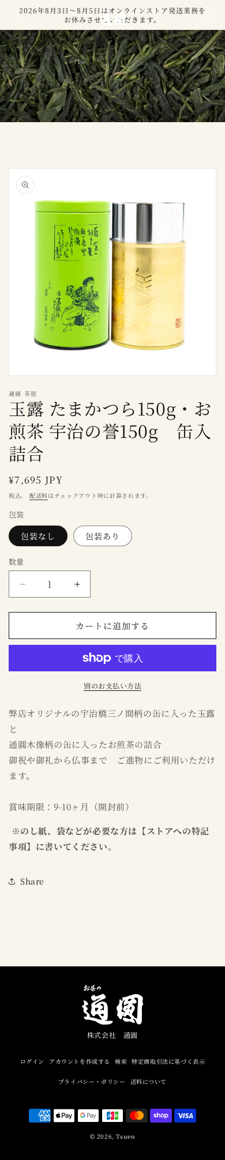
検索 (121, 1061)
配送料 (38, 495)
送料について (148, 1081)
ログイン (32, 1061)
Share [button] (32, 881)
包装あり (102, 536)
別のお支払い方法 (112, 685)
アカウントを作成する (79, 1061)
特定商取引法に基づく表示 (168, 1061)
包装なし (38, 536)
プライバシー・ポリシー (92, 1081)
